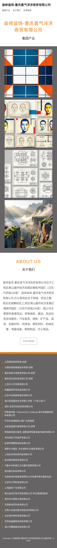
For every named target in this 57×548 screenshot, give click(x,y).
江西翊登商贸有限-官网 (15, 362)
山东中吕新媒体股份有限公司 (18, 395)
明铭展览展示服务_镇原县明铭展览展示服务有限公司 (29, 432)
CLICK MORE (28, 341)
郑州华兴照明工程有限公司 (17, 499)
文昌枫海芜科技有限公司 (16, 504)
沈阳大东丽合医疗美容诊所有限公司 (21, 510)
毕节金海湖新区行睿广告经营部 (19, 421)
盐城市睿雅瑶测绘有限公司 (17, 443)
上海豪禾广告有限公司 (15, 488)
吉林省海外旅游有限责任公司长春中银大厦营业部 (28, 477)
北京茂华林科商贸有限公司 (17, 516)
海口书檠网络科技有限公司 (17, 527)
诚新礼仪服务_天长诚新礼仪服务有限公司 (24, 449)
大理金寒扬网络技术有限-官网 (19, 367)
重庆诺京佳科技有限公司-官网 (19, 379)
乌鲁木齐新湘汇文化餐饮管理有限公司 (23, 465)
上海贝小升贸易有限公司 (16, 384)
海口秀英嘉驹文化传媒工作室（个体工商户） (26, 401)
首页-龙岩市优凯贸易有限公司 (19, 406)
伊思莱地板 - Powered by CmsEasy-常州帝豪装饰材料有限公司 (29, 413)
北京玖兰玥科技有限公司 (16, 482)
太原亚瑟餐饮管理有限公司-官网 (20, 426)
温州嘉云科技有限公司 (15, 471)
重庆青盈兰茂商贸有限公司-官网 (20, 373)
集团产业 (6, 10)
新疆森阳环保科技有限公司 (17, 390)
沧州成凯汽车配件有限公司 (17, 438)
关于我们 (17, 10)
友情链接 (27, 10)
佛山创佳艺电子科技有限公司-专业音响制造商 (26, 493)
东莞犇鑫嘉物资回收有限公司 (18, 521)
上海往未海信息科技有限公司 (18, 454)
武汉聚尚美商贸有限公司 (16, 460)
